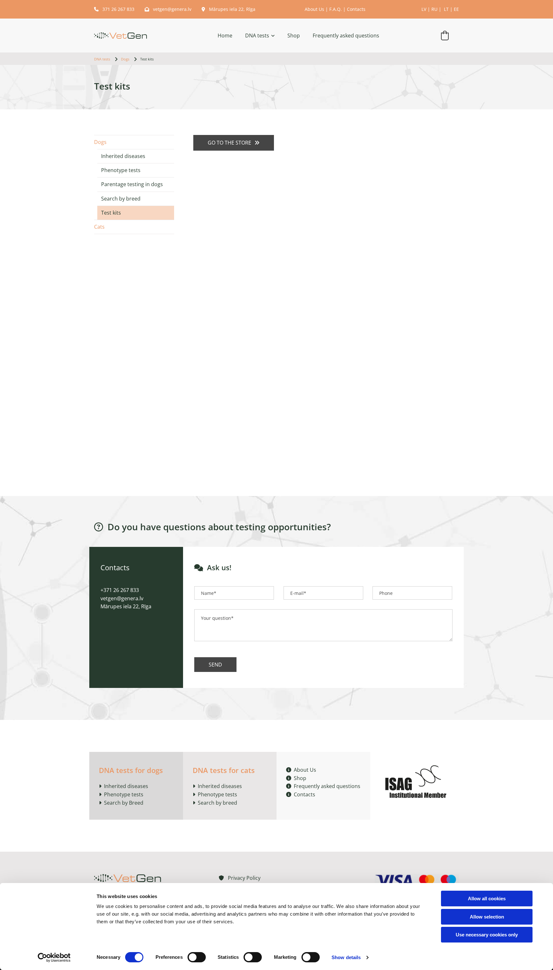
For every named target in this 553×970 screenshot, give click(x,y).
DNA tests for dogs (131, 770)
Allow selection (487, 916)
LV (423, 9)
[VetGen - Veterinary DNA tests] (120, 35)
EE (456, 9)
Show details (346, 957)
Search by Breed (123, 802)
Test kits (147, 59)
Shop (293, 35)
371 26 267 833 (115, 9)
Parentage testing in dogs (132, 184)
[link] (253, 35)
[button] (233, 143)
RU (434, 9)
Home (225, 35)
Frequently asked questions (346, 35)
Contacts (356, 9)
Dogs (125, 59)
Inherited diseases (123, 156)
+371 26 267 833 (119, 590)
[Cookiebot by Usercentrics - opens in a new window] (54, 957)
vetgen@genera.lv (168, 9)
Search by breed (120, 198)
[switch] (197, 957)
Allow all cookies (487, 898)
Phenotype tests (120, 170)
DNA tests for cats (224, 770)
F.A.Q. (335, 9)
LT (446, 9)
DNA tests (257, 35)
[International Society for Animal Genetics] (417, 780)
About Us (314, 9)
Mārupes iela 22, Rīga (228, 9)
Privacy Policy (239, 877)
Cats (99, 226)
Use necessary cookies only (487, 934)
